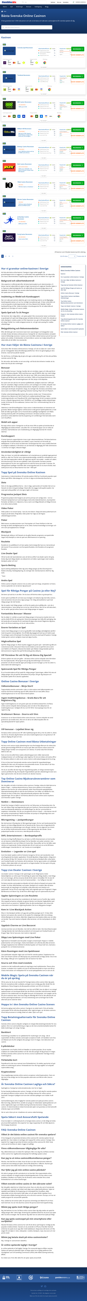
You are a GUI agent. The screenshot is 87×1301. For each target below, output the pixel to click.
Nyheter (53, 2)
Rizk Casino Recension (24, 164)
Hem (5, 11)
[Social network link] (42, 1286)
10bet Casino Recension (25, 182)
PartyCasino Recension (24, 234)
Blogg (46, 6)
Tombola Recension (23, 75)
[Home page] (9, 2)
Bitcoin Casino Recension (25, 199)
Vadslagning (38, 6)
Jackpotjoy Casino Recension (23, 218)
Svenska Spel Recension (25, 48)
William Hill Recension (24, 129)
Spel (11, 6)
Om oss (59, 2)
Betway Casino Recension (25, 147)
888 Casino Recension (24, 102)
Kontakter (66, 2)
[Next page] (12, 256)
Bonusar (28, 6)
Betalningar (19, 6)
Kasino (5, 6)
